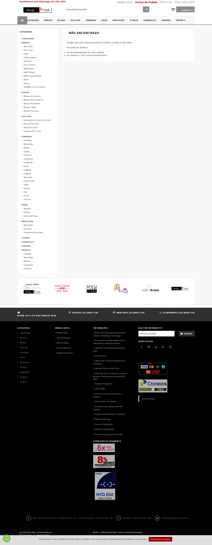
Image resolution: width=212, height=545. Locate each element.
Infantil (26, 250)
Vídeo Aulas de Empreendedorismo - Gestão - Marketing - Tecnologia (109, 334)
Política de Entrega (102, 419)
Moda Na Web (148, 398)
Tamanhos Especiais (33, 232)
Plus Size (27, 116)
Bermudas (28, 144)
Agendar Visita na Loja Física (106, 368)
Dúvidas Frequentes (103, 383)
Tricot (26, 195)
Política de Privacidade (104, 429)
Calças (27, 151)
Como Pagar (99, 388)
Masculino (28, 221)
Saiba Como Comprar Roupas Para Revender (109, 362)
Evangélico (28, 242)
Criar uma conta (185, 2)
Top (25, 192)
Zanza (27, 83)
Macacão (28, 177)
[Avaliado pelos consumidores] (110, 486)
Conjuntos (28, 158)
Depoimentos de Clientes (105, 401)
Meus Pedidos (63, 342)
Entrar (164, 2)
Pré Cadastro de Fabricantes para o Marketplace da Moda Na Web (109, 342)
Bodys (27, 147)
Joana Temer (30, 65)
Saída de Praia (30, 216)
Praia (25, 205)
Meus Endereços (64, 348)
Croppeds (28, 162)
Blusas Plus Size (31, 111)
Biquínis (27, 208)
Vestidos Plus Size (32, 131)
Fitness (26, 238)
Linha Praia (29, 181)
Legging (27, 169)
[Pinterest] (148, 347)
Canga (27, 212)
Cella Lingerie (30, 57)
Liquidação (28, 38)
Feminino (27, 136)
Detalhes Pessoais (65, 353)
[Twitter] (163, 347)
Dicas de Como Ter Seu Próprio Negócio (107, 395)
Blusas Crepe (30, 107)
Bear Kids (28, 46)
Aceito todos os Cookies (160, 539)
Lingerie (27, 173)
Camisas (28, 228)
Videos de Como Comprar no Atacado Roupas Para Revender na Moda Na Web (110, 376)
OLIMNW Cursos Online (34, 87)
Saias (26, 184)
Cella (26, 53)
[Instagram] (170, 347)
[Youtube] (156, 347)
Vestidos (28, 140)
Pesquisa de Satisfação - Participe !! (110, 414)
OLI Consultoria (25, 535)
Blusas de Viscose (32, 96)
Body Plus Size (30, 127)
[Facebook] (141, 347)
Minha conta (125, 2)
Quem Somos (100, 355)
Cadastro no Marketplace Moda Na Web (109, 349)
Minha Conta (62, 332)
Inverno (27, 199)
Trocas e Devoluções (103, 424)
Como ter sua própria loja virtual (108, 434)
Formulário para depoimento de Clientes (107, 408)
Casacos (28, 155)
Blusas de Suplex (32, 103)
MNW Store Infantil (32, 76)
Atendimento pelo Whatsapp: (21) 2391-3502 (42, 1)
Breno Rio (28, 50)
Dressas (28, 61)
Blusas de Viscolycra (33, 99)
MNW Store (29, 68)
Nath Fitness (29, 72)
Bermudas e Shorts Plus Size (37, 120)
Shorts (27, 188)
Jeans (26, 166)
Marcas (26, 42)
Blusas (25, 92)
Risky (26, 79)
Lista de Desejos (64, 337)
